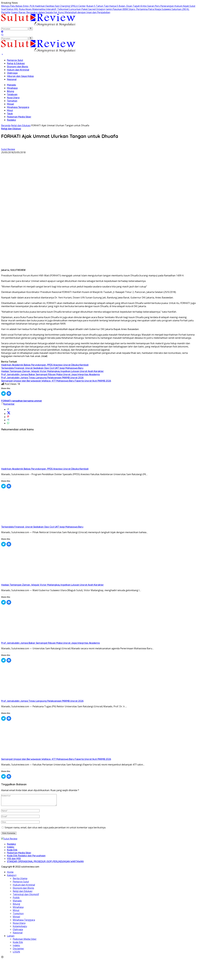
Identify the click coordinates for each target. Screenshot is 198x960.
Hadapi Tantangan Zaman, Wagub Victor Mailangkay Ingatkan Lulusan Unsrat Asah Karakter (52, 371)
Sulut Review (8, 149)
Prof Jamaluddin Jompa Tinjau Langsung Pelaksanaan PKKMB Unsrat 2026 (42, 377)
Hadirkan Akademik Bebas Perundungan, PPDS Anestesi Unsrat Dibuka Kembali (45, 364)
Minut (10, 110)
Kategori (11, 875)
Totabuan (12, 94)
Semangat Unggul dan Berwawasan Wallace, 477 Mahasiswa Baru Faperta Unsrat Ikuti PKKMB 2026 (56, 380)
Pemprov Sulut (15, 60)
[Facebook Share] (8, 409)
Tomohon (12, 100)
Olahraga (12, 72)
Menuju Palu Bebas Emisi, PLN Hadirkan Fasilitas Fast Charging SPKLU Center (43, 6)
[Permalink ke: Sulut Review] (3, 146)
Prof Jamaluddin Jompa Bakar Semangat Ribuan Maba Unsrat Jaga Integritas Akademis (50, 374)
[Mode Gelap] (2, 31)
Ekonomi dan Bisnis (17, 66)
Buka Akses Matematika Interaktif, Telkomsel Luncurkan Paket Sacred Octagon (62, 9)
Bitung (10, 91)
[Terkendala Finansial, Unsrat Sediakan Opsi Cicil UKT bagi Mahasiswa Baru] (30, 523)
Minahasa (12, 88)
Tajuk (10, 113)
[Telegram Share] (8, 420)
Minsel (10, 104)
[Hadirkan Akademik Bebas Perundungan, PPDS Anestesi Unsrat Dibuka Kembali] (30, 465)
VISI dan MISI (14, 858)
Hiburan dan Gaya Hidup (20, 76)
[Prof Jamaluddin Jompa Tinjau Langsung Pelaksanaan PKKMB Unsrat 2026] (30, 697)
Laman (10, 935)
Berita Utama (20, 878)
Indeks (10, 846)
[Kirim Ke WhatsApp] (8, 423)
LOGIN (16, 951)
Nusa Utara (13, 97)
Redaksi (11, 119)
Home (10, 872)
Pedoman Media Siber (19, 116)
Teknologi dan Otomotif (26, 894)
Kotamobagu (20, 926)
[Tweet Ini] (8, 413)
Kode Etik (12, 849)
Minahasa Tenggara (18, 107)
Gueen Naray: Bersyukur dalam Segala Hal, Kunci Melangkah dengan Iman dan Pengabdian (60, 12)
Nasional (12, 79)
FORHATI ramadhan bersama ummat (21, 400)
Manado (11, 84)
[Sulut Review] (38, 25)
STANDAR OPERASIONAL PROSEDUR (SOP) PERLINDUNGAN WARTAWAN (45, 861)
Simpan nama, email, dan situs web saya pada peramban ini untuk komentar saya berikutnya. (55, 827)
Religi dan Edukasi (11, 128)
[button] (31, 28)
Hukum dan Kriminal (18, 69)
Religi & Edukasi (16, 63)
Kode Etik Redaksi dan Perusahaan (26, 855)
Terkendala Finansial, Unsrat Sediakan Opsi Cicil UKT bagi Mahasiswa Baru (42, 368)
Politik (16, 897)
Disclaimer (18, 948)
